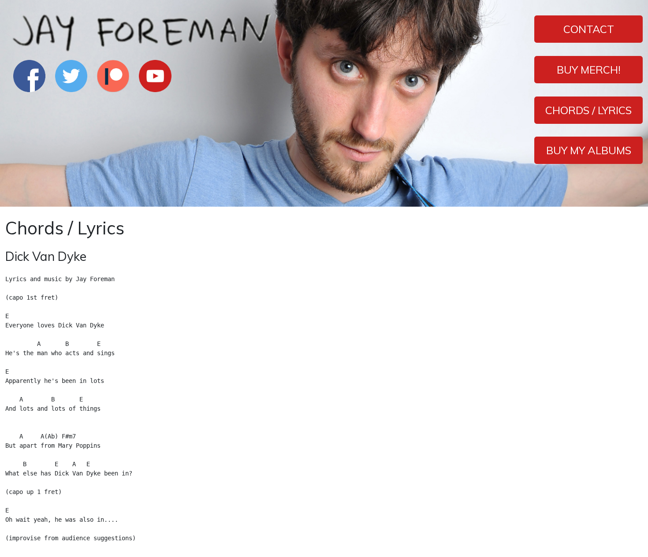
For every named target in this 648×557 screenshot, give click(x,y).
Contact (588, 29)
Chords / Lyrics (588, 110)
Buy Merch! (589, 69)
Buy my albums (588, 150)
